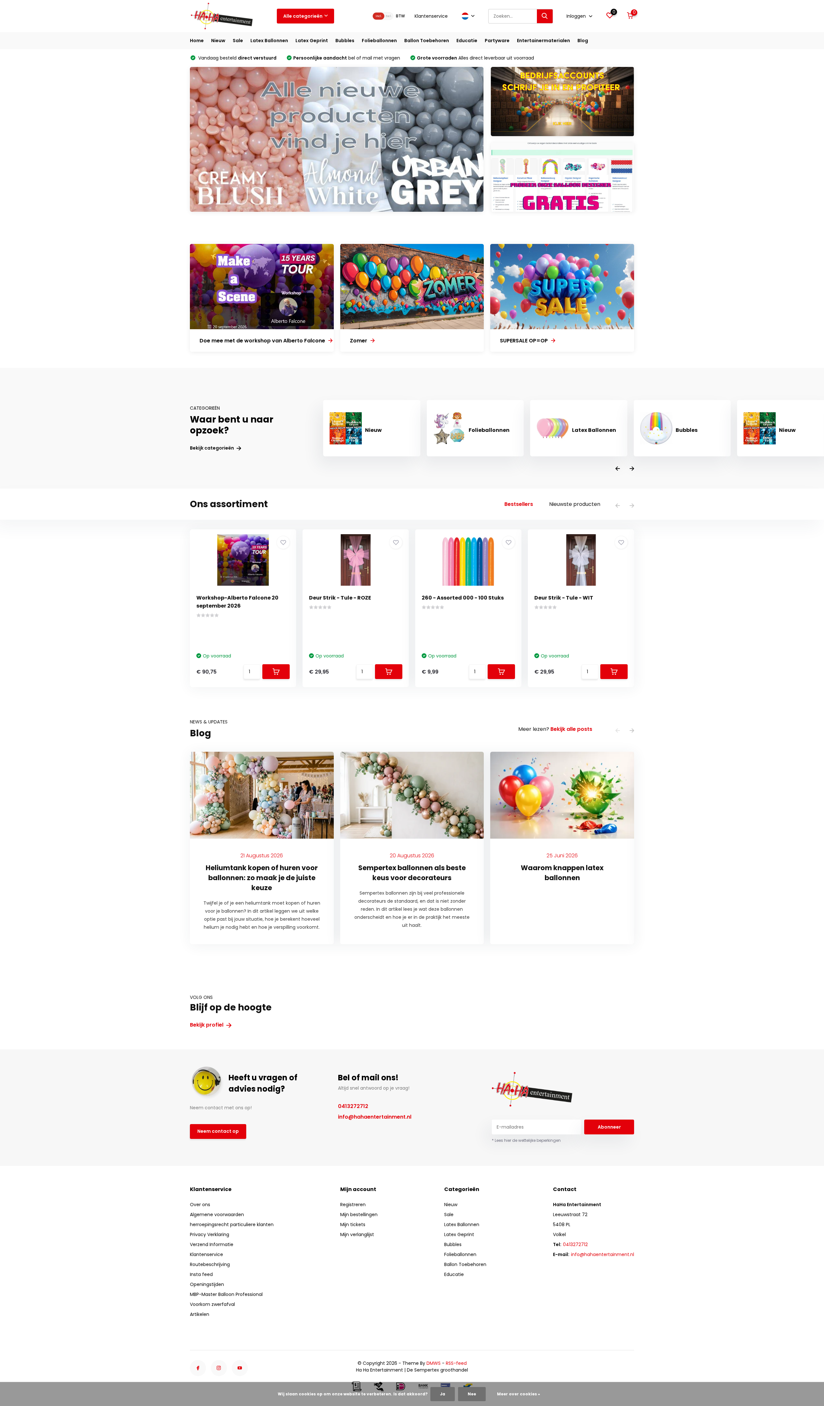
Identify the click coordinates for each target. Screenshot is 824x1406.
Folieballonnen (379, 40)
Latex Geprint (311, 40)
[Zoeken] (545, 16)
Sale (238, 40)
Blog (582, 40)
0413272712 (353, 1106)
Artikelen (199, 1314)
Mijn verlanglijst (357, 1234)
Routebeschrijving (210, 1264)
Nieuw (218, 40)
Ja (442, 1394)
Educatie (466, 40)
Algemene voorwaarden (217, 1214)
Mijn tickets (352, 1224)
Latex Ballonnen (269, 40)
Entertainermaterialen (543, 40)
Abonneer (609, 1127)
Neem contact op (218, 1131)
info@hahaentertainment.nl (374, 1117)
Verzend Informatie (211, 1244)
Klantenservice (431, 16)
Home (197, 40)
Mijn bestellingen (359, 1214)
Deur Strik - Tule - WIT (563, 597)
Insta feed (201, 1274)
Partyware (497, 40)
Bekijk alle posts (571, 729)
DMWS (433, 1363)
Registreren (353, 1204)
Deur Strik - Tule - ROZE (340, 597)
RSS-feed (456, 1363)
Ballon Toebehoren (426, 40)
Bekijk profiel (207, 1025)
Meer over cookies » (518, 1394)
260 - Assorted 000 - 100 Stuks (463, 597)
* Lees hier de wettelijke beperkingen (526, 1140)
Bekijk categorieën (212, 448)
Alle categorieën (303, 16)
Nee (472, 1394)
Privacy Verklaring (209, 1234)
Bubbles (344, 40)
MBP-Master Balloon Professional (226, 1294)
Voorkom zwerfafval (212, 1304)
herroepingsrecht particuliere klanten (232, 1224)
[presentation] (617, 469)
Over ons (200, 1204)
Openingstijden (207, 1284)
